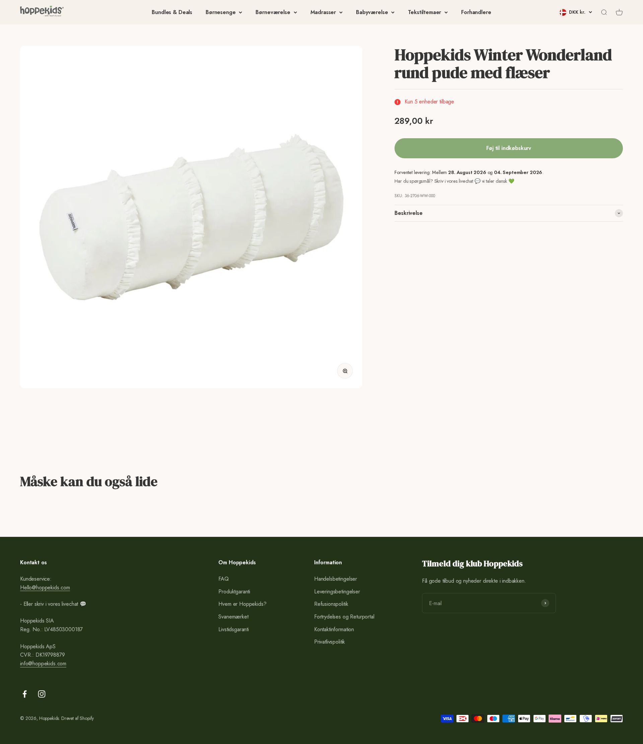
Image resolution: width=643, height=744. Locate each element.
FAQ (223, 579)
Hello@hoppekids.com (45, 587)
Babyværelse (372, 12)
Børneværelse (273, 12)
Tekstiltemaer (424, 12)
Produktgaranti (234, 591)
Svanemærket (233, 617)
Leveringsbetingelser (337, 591)
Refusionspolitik (331, 604)
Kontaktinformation (334, 629)
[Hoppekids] (42, 12)
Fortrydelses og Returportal (344, 617)
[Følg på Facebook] (24, 693)
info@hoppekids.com (43, 663)
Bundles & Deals (172, 12)
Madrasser (323, 12)
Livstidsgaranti (233, 629)
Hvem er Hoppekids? (242, 604)
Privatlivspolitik (329, 642)
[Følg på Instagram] (41, 693)
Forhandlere (476, 12)
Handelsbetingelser (335, 579)
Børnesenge (220, 12)
